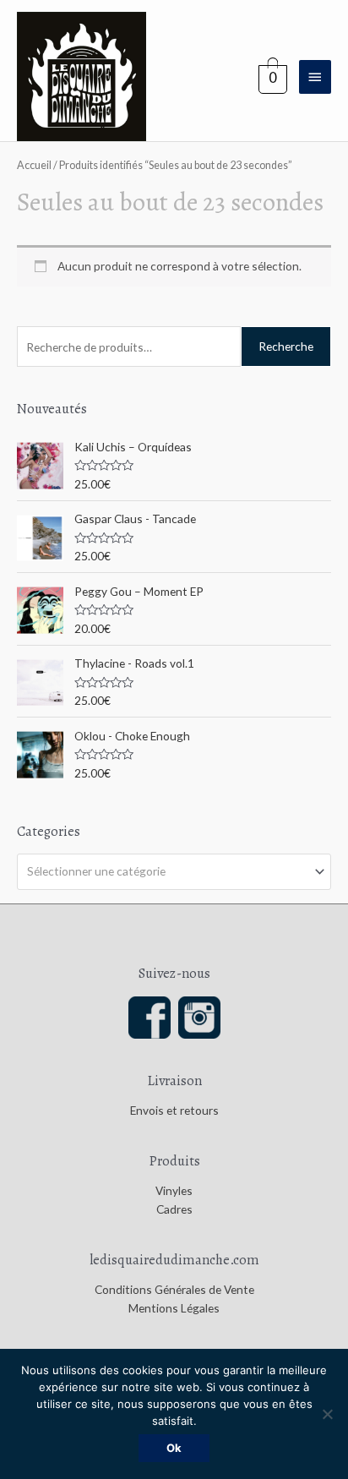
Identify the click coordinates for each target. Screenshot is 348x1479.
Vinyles (174, 1190)
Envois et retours (174, 1110)
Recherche (285, 346)
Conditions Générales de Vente (174, 1289)
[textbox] (167, 871)
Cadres (174, 1209)
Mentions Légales (174, 1308)
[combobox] (174, 871)
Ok (174, 1447)
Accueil (34, 165)
